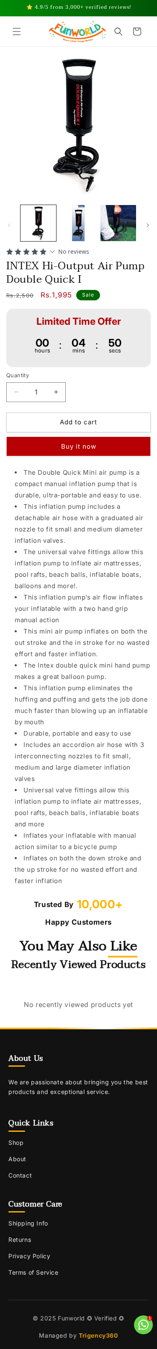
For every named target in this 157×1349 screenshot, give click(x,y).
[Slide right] (148, 225)
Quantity (17, 375)
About (17, 1158)
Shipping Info (28, 1223)
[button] (17, 31)
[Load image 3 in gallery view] (118, 223)
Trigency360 (98, 1335)
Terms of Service (33, 1272)
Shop (15, 1142)
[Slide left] (9, 225)
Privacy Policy (29, 1256)
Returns (19, 1239)
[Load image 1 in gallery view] (38, 223)
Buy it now (78, 446)
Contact (20, 1175)
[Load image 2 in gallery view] (78, 223)
